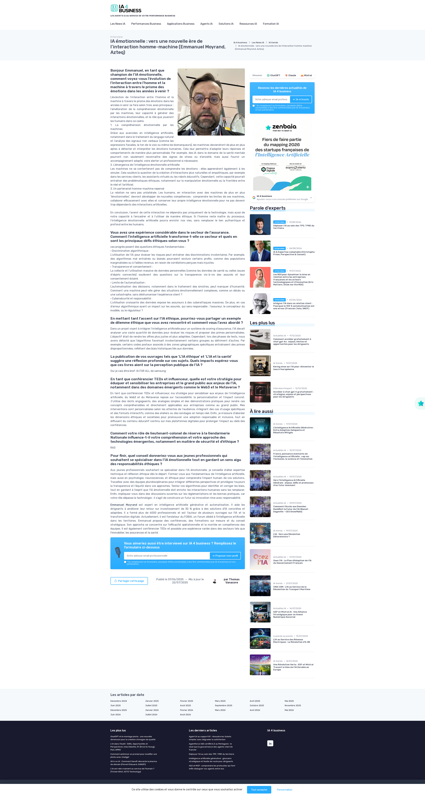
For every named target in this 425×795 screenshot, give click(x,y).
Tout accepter (259, 789)
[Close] (272, 385)
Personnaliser (284, 789)
